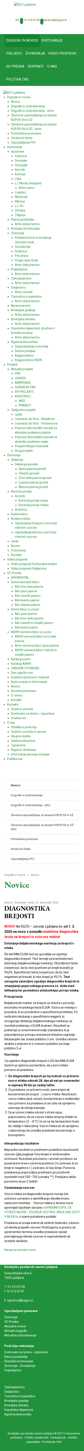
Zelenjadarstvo (14, 1387)
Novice (8, 902)
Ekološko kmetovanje (18, 1361)
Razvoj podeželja (15, 1356)
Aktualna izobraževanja (20, 1335)
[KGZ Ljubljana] (25, 4)
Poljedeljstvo (13, 1370)
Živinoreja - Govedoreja (19, 1365)
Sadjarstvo (11, 1391)
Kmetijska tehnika (16, 1405)
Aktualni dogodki (15, 1331)
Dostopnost (58, 1437)
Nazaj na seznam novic (20, 1250)
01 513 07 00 (32, 20)
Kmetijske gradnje (16, 1400)
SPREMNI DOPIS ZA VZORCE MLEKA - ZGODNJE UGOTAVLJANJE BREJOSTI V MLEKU (42, 1212)
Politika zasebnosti (36, 1437)
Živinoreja (20, 902)
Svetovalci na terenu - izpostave (26, 1352)
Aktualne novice (15, 1326)
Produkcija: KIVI (51, 1441)
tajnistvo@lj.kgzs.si (54, 20)
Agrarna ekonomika (17, 1414)
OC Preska (11, 1321)
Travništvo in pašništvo (19, 1396)
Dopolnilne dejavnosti (18, 1410)
